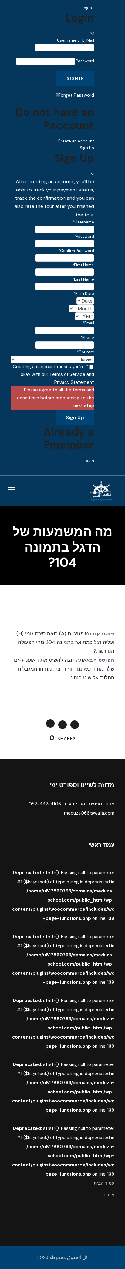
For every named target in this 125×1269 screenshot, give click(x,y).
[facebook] (108, 8)
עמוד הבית (104, 1183)
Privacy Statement (74, 382)
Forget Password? (75, 95)
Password (85, 61)
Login (89, 460)
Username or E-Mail (75, 40)
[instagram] (121, 8)
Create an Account (76, 141)
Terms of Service (67, 374)
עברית (108, 1195)
